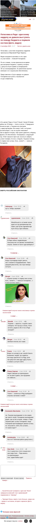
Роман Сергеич (12, 371)
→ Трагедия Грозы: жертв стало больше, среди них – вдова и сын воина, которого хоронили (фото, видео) (18, 501)
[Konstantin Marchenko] (2, 411)
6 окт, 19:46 (21, 437)
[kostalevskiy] (4, 437)
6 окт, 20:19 (17, 339)
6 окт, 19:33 (19, 449)
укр (30, 19)
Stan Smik (10, 449)
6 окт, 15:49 (20, 258)
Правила (29, 478)
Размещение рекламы (17, 515)
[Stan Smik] (3, 450)
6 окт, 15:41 (25, 218)
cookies (20, 521)
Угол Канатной (12, 238)
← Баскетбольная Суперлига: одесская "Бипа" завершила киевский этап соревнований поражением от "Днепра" (16, 493)
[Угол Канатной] (4, 238)
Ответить (8, 213)
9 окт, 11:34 (22, 391)
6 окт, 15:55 (18, 321)
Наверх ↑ (5, 480)
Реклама (18, 31)
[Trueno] (3, 351)
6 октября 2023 (6, 46)
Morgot (7, 276)
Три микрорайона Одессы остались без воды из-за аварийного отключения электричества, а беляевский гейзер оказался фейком (9, 13)
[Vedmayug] (2, 206)
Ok (26, 521)
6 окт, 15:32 (17, 206)
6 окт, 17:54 (25, 411)
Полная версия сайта (5, 515)
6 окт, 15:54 (22, 238)
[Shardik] (3, 322)
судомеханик (15, 218)
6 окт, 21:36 (23, 371)
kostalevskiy (11, 437)
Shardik (10, 321)
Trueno (9, 351)
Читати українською (23, 46)
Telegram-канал (12, 518)
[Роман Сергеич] (4, 371)
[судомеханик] (5, 218)
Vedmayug (9, 206)
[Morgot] (2, 276)
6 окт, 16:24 (17, 351)
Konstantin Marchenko (12, 411)
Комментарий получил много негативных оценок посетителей (19, 311)
